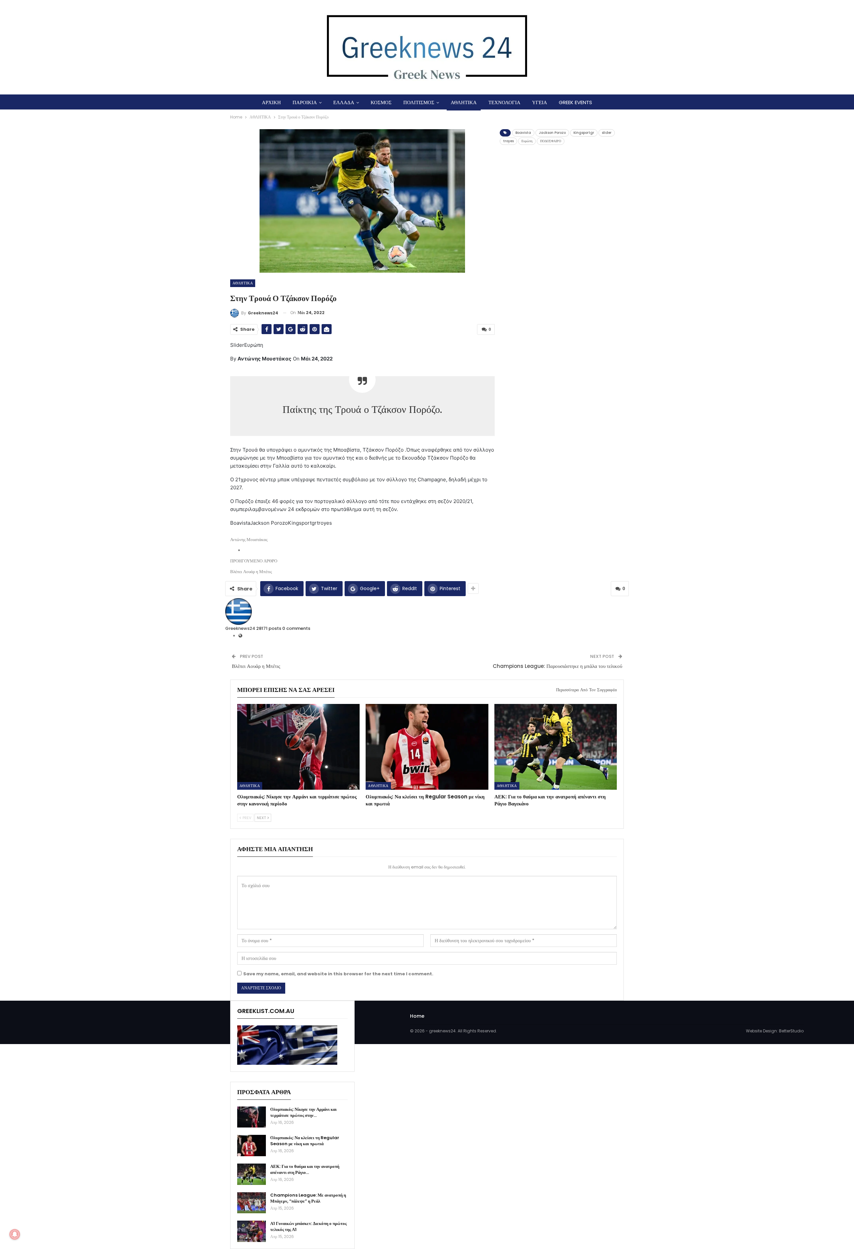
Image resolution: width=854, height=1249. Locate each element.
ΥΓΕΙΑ (539, 102)
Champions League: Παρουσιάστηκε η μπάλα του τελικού (557, 666)
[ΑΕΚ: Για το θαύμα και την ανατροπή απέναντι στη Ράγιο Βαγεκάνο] (555, 747)
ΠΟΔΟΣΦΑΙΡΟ (550, 141)
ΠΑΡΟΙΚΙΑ (305, 102)
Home (417, 1016)
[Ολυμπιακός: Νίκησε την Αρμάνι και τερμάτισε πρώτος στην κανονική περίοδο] (298, 747)
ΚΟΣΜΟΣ (381, 102)
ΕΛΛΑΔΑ (343, 102)
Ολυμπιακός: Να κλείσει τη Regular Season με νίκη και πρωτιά (304, 1141)
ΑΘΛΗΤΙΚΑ (464, 102)
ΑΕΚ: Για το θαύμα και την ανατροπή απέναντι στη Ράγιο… (304, 1169)
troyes (508, 141)
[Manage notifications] (14, 1234)
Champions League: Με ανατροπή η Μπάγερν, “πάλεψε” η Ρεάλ (308, 1198)
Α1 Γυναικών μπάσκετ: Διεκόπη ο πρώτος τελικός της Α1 (308, 1226)
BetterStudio (791, 1031)
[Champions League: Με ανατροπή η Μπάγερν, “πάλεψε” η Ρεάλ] (251, 1203)
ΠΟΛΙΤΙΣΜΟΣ (418, 102)
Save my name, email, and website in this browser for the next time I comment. (338, 974)
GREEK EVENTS (575, 102)
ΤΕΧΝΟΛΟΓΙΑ (504, 102)
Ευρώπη (526, 141)
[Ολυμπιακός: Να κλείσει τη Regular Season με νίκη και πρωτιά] (427, 747)
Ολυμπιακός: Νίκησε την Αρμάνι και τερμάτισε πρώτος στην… (303, 1112)
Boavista (523, 132)
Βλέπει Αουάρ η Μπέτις (256, 666)
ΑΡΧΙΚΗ (271, 102)
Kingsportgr (583, 132)
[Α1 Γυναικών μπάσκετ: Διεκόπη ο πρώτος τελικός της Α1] (251, 1231)
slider (606, 132)
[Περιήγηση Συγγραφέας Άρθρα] (238, 611)
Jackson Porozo (552, 132)
